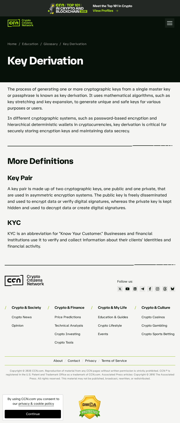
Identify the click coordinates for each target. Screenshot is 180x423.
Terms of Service (114, 361)
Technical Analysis (69, 326)
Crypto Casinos (153, 317)
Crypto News (22, 317)
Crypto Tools (64, 342)
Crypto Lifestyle (110, 326)
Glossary (51, 44)
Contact (74, 361)
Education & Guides (113, 317)
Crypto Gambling (154, 326)
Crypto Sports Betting (158, 334)
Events (103, 334)
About (58, 361)
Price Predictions (68, 317)
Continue (33, 414)
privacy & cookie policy (36, 404)
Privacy (90, 361)
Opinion (17, 326)
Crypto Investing (67, 334)
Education (30, 44)
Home (12, 44)
